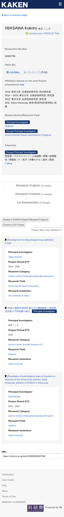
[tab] (33, 186)
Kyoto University (15, 364)
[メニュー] (60, 4)
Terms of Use (9, 496)
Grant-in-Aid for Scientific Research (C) (25, 344)
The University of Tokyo (18, 296)
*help (56, 33)
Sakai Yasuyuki (15, 257)
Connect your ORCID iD (41, 33)
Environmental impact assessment (23, 135)
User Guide (8, 480)
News (5, 491)
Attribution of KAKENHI (14, 502)
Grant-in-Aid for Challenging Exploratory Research (30, 276)
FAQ (4, 485)
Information (8, 474)
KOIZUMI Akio (14, 396)
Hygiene (9, 126)
